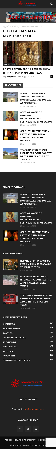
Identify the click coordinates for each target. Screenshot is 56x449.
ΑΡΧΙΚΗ (8, 440)
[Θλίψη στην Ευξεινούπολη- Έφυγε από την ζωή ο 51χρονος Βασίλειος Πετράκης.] (10, 134)
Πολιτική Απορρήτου (25, 440)
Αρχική (6, 26)
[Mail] (28, 429)
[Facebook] (20, 429)
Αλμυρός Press (9, 76)
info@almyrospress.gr (34, 409)
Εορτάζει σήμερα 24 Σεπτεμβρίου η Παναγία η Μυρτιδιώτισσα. (26, 71)
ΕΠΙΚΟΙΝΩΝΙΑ (44, 440)
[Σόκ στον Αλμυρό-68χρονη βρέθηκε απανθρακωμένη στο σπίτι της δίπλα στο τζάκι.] (10, 299)
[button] (5, 4)
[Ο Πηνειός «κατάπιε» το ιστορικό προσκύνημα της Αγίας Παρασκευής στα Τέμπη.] (10, 280)
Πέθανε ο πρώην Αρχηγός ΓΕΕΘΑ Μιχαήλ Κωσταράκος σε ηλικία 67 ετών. (35, 264)
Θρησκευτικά (9, 64)
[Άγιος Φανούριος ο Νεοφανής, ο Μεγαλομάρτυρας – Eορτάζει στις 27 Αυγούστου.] (10, 116)
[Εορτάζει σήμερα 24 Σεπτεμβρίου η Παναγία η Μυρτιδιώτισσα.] (28, 53)
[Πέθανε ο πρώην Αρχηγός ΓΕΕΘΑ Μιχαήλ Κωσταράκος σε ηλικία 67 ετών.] (10, 264)
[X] (36, 429)
